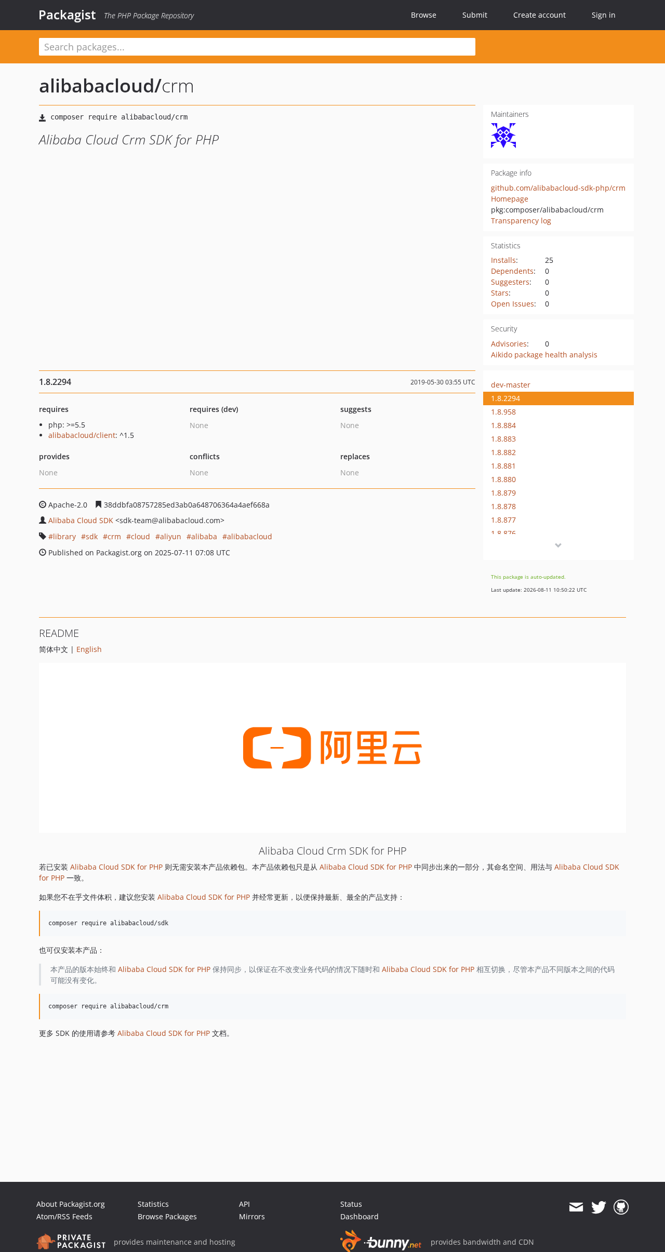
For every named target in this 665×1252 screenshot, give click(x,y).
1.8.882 (503, 452)
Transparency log (521, 220)
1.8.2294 (505, 398)
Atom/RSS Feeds (64, 1216)
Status (351, 1204)
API (244, 1204)
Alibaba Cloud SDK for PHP (116, 867)
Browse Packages (167, 1216)
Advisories (509, 344)
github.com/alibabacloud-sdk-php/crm (558, 188)
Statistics (153, 1204)
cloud (140, 536)
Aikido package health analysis (544, 354)
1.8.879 (503, 493)
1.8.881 (503, 466)
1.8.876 (503, 533)
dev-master (510, 385)
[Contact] (575, 1207)
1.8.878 (503, 506)
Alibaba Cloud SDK (80, 520)
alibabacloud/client (81, 435)
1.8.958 (503, 412)
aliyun (170, 536)
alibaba (204, 536)
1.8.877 (503, 520)
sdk (92, 536)
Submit (474, 15)
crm (114, 536)
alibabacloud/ (100, 85)
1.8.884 (503, 425)
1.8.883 (503, 439)
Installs (503, 260)
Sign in (604, 15)
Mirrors (252, 1216)
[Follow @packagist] (598, 1207)
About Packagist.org (70, 1204)
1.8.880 (503, 479)
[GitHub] (621, 1207)
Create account (539, 15)
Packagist (67, 14)
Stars (500, 293)
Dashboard (359, 1216)
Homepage (509, 199)
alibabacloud (249, 536)
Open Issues (512, 304)
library (64, 536)
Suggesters (510, 282)
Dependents (512, 271)
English (89, 649)
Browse (423, 15)
